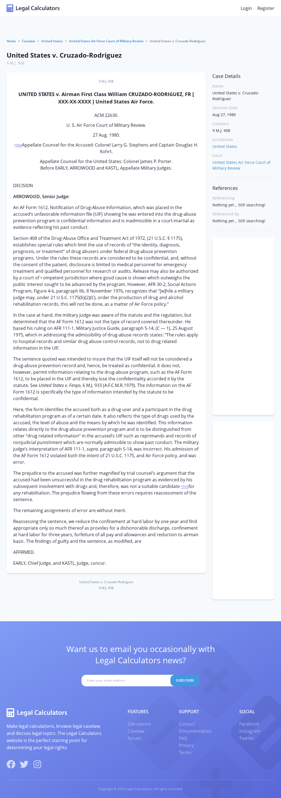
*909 (18, 145)
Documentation (195, 731)
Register (265, 8)
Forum (134, 738)
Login (246, 8)
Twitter (246, 738)
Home (11, 41)
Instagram (249, 731)
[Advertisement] (243, 326)
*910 (185, 486)
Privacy (186, 745)
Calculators (139, 724)
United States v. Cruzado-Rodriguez (64, 55)
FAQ (183, 738)
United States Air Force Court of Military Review (106, 41)
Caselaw (28, 41)
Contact (187, 724)
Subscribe (185, 680)
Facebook (249, 724)
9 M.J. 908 (15, 63)
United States (52, 41)
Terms (185, 752)
